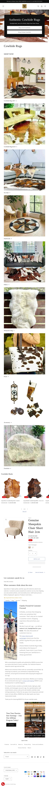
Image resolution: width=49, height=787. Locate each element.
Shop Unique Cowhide (24, 32)
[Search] (38, 6)
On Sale (6, 192)
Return (29, 747)
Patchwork (7, 238)
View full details (39, 572)
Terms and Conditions (37, 744)
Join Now (11, 725)
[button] (36, 563)
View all (24, 511)
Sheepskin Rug (8, 330)
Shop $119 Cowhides (24, 28)
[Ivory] (32, 547)
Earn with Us (14, 744)
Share (31, 572)
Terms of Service (22, 747)
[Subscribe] (27, 756)
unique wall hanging (28, 681)
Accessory (7, 422)
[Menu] (3, 6)
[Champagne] (29, 547)
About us (20, 744)
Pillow (6, 284)
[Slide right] (27, 509)
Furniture (7, 468)
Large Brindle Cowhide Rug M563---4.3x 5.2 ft (33, 500)
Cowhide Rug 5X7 (9, 101)
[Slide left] (21, 509)
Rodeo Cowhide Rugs (11, 784)
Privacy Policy (27, 744)
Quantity (30, 550)
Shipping (30, 542)
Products (7, 744)
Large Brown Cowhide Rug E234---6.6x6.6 (10, 500)
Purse (5, 376)
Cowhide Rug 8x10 (10, 146)
